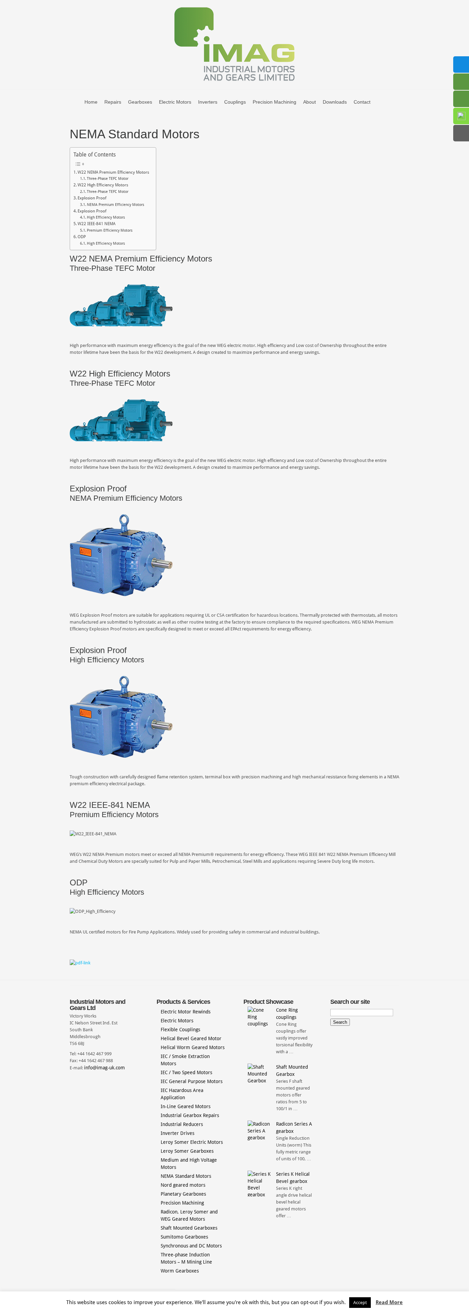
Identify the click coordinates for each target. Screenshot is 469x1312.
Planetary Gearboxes (183, 1194)
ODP (82, 236)
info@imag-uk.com (104, 1067)
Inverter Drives (177, 1133)
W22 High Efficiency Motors (103, 185)
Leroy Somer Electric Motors (192, 1142)
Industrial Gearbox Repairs (190, 1115)
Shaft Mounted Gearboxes (189, 1228)
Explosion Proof (92, 198)
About (309, 102)
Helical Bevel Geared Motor (191, 1038)
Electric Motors (175, 102)
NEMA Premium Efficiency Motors (115, 204)
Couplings (235, 102)
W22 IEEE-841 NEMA (96, 223)
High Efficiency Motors (106, 217)
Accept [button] (360, 1302)
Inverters (207, 102)
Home (91, 102)
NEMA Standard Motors (186, 1176)
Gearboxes (140, 102)
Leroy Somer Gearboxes (187, 1151)
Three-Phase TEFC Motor (107, 178)
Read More (389, 1302)
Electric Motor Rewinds (185, 1011)
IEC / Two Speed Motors (186, 1072)
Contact (362, 102)
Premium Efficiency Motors (110, 230)
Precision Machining (274, 102)
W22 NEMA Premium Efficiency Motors (113, 172)
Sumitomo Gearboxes (184, 1237)
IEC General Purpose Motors (191, 1081)
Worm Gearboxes (180, 1271)
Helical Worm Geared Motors (193, 1047)
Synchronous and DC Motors (191, 1246)
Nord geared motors (183, 1185)
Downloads (335, 102)
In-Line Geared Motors (185, 1106)
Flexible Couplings (180, 1029)
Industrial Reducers (182, 1124)
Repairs (112, 102)
